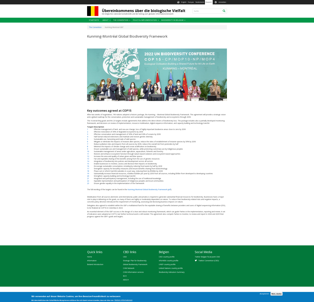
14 (88, 161)
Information (92, 260)
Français (191, 2)
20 (88, 176)
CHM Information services (133, 272)
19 (88, 173)
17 (88, 168)
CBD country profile (167, 257)
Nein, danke (276, 294)
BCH (125, 276)
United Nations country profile (171, 268)
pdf (169, 189)
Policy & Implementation (145, 20)
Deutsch (209, 2)
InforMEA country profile (168, 260)
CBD (125, 257)
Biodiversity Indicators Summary (171, 272)
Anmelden (222, 2)
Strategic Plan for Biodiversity (134, 260)
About (106, 20)
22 (88, 181)
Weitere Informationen (123, 300)
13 (88, 159)
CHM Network (128, 268)
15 (88, 163)
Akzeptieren (264, 294)
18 (88, 171)
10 (88, 151)
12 (88, 156)
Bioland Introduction (95, 264)
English (183, 2)
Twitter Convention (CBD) (208, 260)
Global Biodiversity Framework (135, 264)
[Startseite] (92, 11)
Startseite (94, 20)
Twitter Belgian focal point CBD (207, 257)
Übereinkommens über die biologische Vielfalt (143, 10)
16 (88, 166)
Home (89, 257)
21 (88, 178)
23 (88, 183)
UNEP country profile (167, 264)
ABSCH (126, 280)
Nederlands (200, 2)
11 (88, 154)
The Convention (120, 20)
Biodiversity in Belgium (172, 20)
